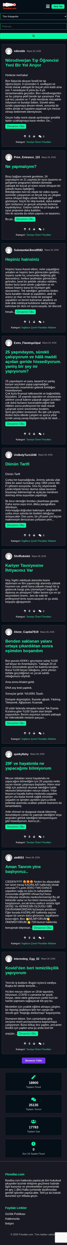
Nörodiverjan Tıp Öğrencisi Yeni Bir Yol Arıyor (32, 62)
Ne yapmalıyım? (21, 166)
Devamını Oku (15, 126)
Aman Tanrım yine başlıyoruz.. (23, 869)
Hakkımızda (12, 1218)
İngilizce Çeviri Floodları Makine (38, 327)
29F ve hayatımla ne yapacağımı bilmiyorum (28, 765)
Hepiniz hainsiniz (22, 259)
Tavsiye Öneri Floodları (38, 142)
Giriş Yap (58, 6)
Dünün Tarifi (17, 464)
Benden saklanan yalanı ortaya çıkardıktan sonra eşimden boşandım (29, 646)
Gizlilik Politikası (15, 1214)
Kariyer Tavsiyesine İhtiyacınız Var (24, 567)
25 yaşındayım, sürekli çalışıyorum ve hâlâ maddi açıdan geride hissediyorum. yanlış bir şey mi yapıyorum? (33, 361)
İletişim (9, 1223)
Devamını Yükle (33, 1060)
